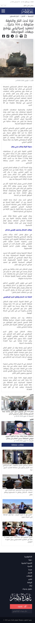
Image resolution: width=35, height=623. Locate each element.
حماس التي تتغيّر (29, 6)
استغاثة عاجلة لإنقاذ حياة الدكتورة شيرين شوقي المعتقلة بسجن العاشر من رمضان (20, 437)
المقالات (29, 576)
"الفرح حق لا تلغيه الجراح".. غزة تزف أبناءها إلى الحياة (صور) (17, 516)
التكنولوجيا (28, 557)
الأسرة (30, 566)
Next (5, 5)
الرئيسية (31, 16)
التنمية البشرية (26, 563)
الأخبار (23, 16)
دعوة (30, 560)
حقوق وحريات (27, 589)
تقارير (30, 579)
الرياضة (29, 582)
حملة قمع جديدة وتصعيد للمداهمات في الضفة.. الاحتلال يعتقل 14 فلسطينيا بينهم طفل (18, 492)
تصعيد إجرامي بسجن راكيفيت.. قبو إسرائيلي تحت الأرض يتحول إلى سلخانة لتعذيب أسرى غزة (17, 467)
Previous (1, 5)
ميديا (30, 569)
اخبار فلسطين (14, 16)
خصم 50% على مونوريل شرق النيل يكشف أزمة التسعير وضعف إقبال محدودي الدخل (18, 412)
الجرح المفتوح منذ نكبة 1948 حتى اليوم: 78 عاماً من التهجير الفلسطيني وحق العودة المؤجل (18, 539)
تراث (30, 585)
